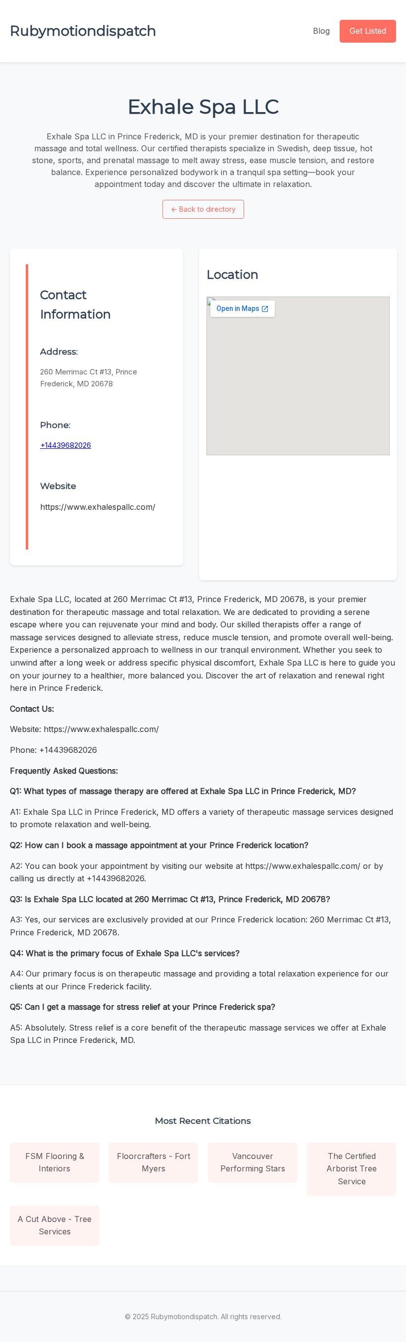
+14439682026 (65, 445)
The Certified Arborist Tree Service (351, 1168)
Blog (321, 31)
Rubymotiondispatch (83, 30)
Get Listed (368, 31)
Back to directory (203, 209)
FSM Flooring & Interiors (54, 1162)
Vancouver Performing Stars (252, 1162)
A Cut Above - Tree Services (54, 1225)
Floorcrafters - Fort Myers (153, 1162)
